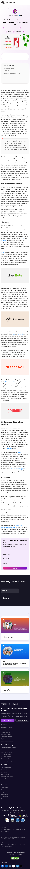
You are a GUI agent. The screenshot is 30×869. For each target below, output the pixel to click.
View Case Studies (22, 720)
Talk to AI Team (7, 720)
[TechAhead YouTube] (13, 866)
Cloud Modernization (6, 767)
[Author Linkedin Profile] (19, 15)
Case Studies (4, 787)
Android (3, 240)
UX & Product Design (6, 754)
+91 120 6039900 (11, 839)
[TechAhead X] (17, 866)
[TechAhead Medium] (21, 866)
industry (9, 448)
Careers (3, 798)
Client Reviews (4, 796)
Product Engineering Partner (14, 709)
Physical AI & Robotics (6, 738)
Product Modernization (6, 749)
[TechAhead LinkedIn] (6, 866)
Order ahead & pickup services (12, 73)
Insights (3, 792)
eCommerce (14, 8)
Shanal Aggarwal (13, 15)
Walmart (20, 452)
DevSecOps (4, 772)
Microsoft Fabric (5, 779)
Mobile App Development (7, 752)
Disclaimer (19, 854)
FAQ (2, 801)
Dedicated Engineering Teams (8, 758)
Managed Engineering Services (8, 761)
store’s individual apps (17, 469)
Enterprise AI (5, 709)
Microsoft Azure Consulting (7, 776)
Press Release (4, 790)
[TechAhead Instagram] (10, 866)
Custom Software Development (8, 747)
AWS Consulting (5, 774)
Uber (2, 252)
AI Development (5, 730)
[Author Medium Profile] (21, 15)
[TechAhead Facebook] (2, 866)
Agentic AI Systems (6, 734)
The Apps (6, 70)
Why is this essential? (9, 68)
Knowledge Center (5, 794)
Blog (8, 8)
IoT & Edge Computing (6, 756)
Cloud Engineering (5, 770)
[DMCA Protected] (15, 859)
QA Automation (5, 781)
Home (3, 8)
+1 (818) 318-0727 (5, 831)
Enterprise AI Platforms (6, 736)
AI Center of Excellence (6, 732)
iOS (23, 238)
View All (25, 613)
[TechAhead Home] (9, 704)
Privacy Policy (12, 854)
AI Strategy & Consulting (7, 727)
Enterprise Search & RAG (7, 741)
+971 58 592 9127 (8, 846)
